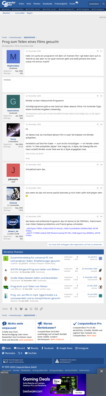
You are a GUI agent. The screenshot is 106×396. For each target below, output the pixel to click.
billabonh (14, 301)
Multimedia (40, 272)
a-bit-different (15, 289)
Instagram (83, 348)
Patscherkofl (15, 280)
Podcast (6, 9)
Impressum (6, 370)
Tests (28, 4)
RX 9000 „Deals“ (50, 9)
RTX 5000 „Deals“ (33, 9)
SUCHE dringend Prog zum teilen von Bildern (34, 269)
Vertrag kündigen (56, 370)
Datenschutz (84, 370)
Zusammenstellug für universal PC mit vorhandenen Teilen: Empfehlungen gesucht (35, 259)
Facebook (49, 348)
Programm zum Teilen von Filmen (28, 286)
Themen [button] (36, 4)
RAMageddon (18, 9)
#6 (101, 216)
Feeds (8, 348)
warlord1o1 (92, 296)
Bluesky (34, 348)
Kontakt (16, 370)
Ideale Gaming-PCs (67, 9)
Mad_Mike (14, 272)
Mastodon (10, 353)
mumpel (94, 271)
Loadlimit (14, 263)
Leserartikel (20, 13)
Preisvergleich (61, 4)
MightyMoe (9, 46)
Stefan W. (93, 259)
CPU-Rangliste (98, 9)
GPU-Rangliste (83, 9)
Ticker (21, 4)
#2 (101, 96)
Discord (21, 348)
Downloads (47, 4)
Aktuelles (6, 13)
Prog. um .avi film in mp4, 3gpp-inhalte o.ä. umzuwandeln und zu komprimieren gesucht (35, 296)
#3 (101, 124)
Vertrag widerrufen (40, 370)
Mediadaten (26, 370)
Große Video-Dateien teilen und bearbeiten (34, 277)
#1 (101, 51)
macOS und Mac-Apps (42, 289)
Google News (65, 348)
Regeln (29, 13)
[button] (12, 13)
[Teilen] (97, 51)
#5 (101, 188)
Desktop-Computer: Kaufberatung (42, 263)
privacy (94, 288)
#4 (101, 164)
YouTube (32, 353)
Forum (72, 4)
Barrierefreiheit (71, 370)
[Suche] (103, 3)
